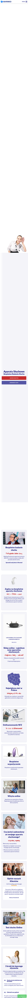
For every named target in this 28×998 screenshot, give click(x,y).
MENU (23, 1)
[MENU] (26, 2)
